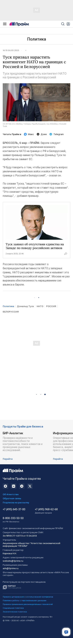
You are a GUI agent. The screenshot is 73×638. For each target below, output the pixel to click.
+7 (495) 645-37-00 (14, 509)
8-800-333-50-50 (13, 520)
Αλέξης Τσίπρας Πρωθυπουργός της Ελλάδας (37, 124)
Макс (31, 134)
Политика (36, 39)
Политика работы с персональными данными (24, 600)
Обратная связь (12, 498)
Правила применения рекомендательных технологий (28, 604)
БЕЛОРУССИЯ (11, 311)
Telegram (58, 134)
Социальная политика (13, 608)
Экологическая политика (15, 612)
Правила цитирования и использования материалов (28, 597)
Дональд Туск (25, 306)
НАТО (40, 306)
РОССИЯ (51, 306)
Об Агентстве (11, 494)
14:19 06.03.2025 (11, 50)
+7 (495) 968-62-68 (46, 511)
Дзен (44, 134)
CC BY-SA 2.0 (9, 124)
